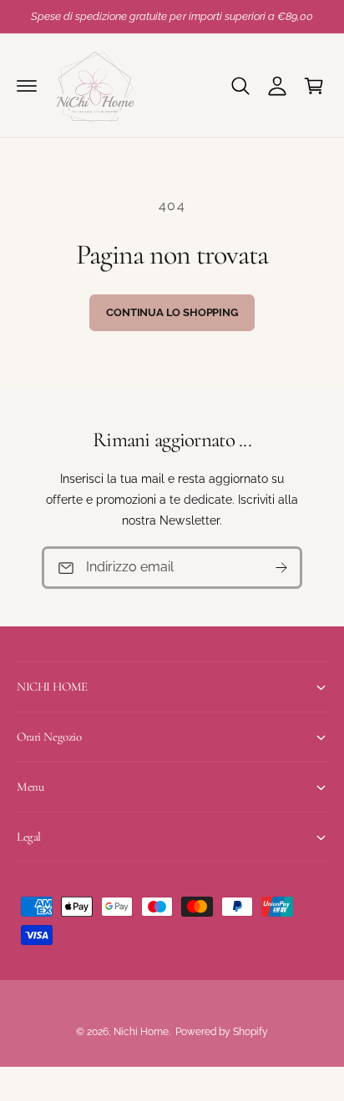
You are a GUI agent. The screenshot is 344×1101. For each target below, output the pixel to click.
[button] (26, 86)
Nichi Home (141, 1032)
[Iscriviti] (281, 567)
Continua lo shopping (171, 312)
